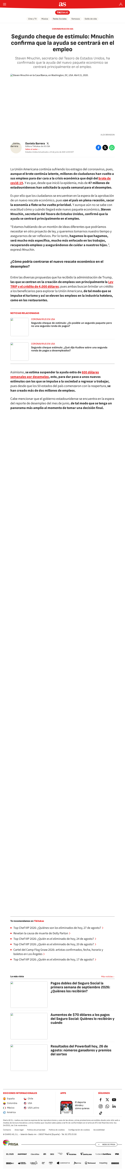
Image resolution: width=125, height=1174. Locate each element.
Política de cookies (57, 1130)
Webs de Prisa (108, 1144)
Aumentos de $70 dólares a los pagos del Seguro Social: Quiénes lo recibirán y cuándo (82, 1019)
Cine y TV (32, 19)
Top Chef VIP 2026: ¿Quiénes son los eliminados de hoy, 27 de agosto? (57, 928)
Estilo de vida (91, 19)
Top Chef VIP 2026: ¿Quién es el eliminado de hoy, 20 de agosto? (53, 944)
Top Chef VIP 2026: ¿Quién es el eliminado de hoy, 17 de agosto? (53, 959)
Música (44, 19)
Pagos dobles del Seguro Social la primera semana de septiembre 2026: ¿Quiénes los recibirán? (80, 987)
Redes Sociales (60, 19)
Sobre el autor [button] (31, 149)
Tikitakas (39, 921)
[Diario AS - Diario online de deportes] (62, 4)
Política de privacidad (36, 1130)
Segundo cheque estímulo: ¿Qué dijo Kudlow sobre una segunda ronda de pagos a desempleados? (69, 349)
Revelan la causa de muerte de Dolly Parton (40, 933)
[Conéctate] (121, 4)
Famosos (75, 19)
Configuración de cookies (79, 1130)
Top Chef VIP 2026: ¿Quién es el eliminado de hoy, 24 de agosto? (53, 939)
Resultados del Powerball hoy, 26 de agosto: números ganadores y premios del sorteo (81, 1050)
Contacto (7, 1130)
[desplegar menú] (4, 4)
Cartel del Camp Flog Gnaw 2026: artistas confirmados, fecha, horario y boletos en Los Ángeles (58, 952)
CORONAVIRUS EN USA (62, 29)
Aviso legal (19, 1130)
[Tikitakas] (62, 12)
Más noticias (107, 976)
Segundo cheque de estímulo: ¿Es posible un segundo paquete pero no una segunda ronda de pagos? (71, 324)
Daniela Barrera (35, 143)
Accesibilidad (99, 1130)
